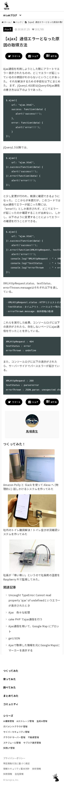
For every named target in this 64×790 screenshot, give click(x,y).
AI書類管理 (8, 721)
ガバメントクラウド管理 (15, 726)
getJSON (14, 638)
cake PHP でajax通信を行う (26, 619)
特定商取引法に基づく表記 (16, 763)
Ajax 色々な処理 (19, 612)
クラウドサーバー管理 (14, 737)
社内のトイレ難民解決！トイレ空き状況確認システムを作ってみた (31, 532)
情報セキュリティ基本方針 (16, 768)
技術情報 (36, 768)
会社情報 (19, 773)
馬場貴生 (32, 431)
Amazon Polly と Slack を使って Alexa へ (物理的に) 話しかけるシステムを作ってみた (30, 487)
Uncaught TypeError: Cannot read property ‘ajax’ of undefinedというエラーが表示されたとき (34, 600)
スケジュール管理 (12, 742)
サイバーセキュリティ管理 (16, 731)
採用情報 (7, 773)
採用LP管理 (9, 747)
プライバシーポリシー (14, 758)
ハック (7, 29)
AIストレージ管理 (25, 721)
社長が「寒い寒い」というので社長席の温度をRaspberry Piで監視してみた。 (31, 577)
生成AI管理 (42, 721)
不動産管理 (33, 737)
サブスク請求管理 (32, 742)
